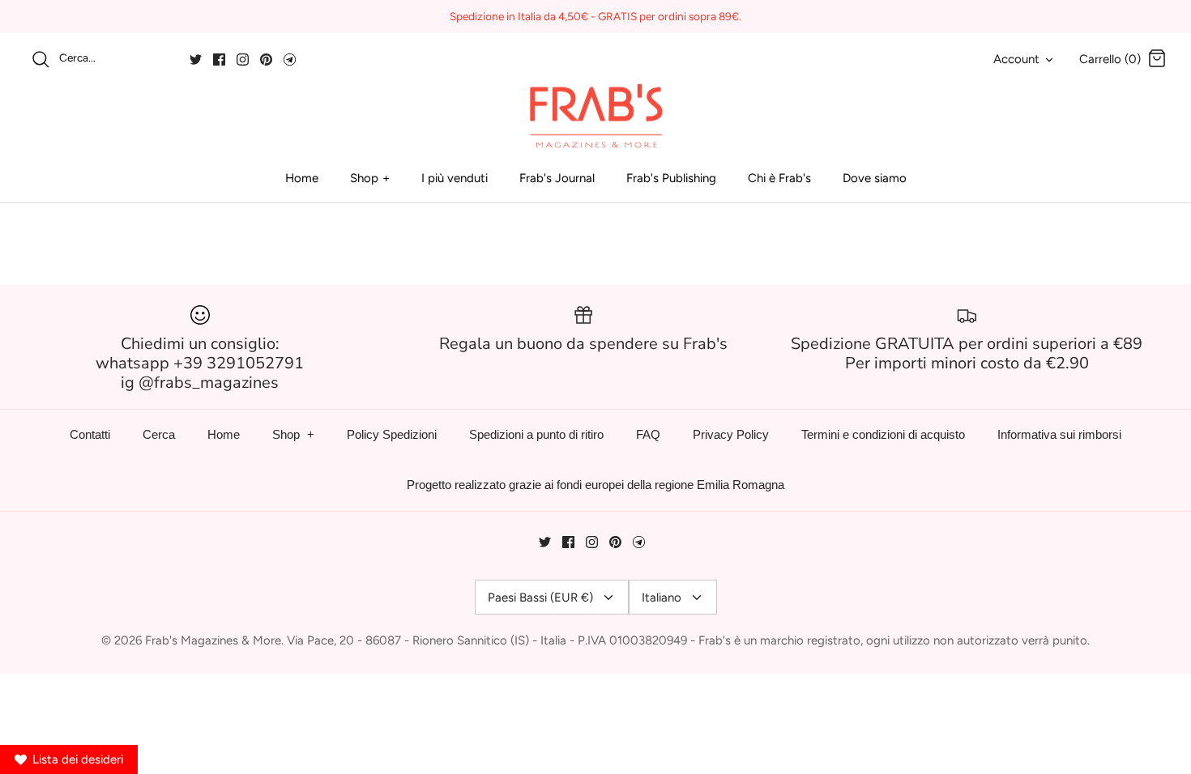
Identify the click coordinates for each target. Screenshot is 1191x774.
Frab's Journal (557, 178)
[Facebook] (219, 59)
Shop (364, 178)
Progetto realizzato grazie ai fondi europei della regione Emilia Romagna (595, 484)
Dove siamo (875, 178)
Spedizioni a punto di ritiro (536, 434)
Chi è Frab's (779, 178)
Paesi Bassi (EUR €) (540, 597)
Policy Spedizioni (392, 434)
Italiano (661, 597)
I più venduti (454, 178)
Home (301, 178)
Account (1016, 59)
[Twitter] (196, 59)
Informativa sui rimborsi (1059, 434)
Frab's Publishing (671, 178)
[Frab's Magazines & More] (595, 115)
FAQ (648, 434)
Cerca (159, 434)
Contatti (90, 434)
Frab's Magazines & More (213, 640)
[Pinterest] (266, 59)
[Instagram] (243, 59)
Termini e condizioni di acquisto (883, 434)
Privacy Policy (731, 434)
